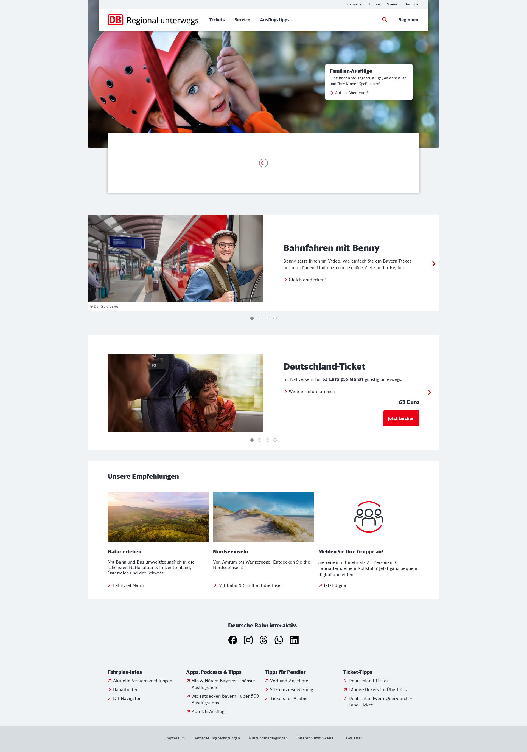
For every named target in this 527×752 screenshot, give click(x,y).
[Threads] (263, 640)
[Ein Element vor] (433, 263)
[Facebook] (232, 640)
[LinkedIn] (294, 640)
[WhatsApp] (278, 640)
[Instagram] (248, 640)
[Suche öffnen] (384, 19)
